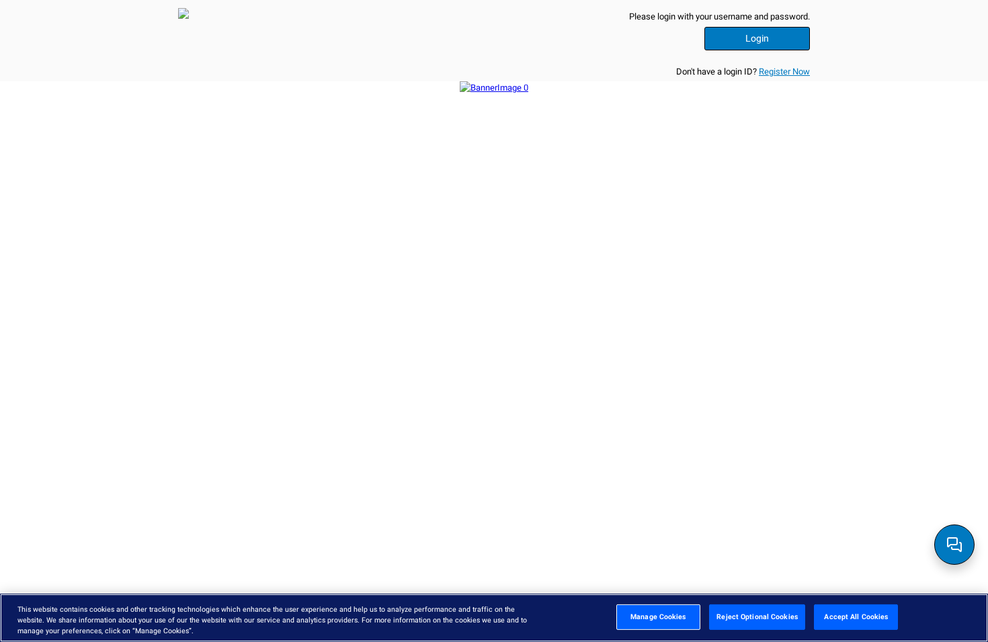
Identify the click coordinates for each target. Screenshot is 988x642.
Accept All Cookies (856, 616)
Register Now (784, 71)
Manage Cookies (658, 616)
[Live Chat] (954, 544)
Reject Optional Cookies (756, 616)
